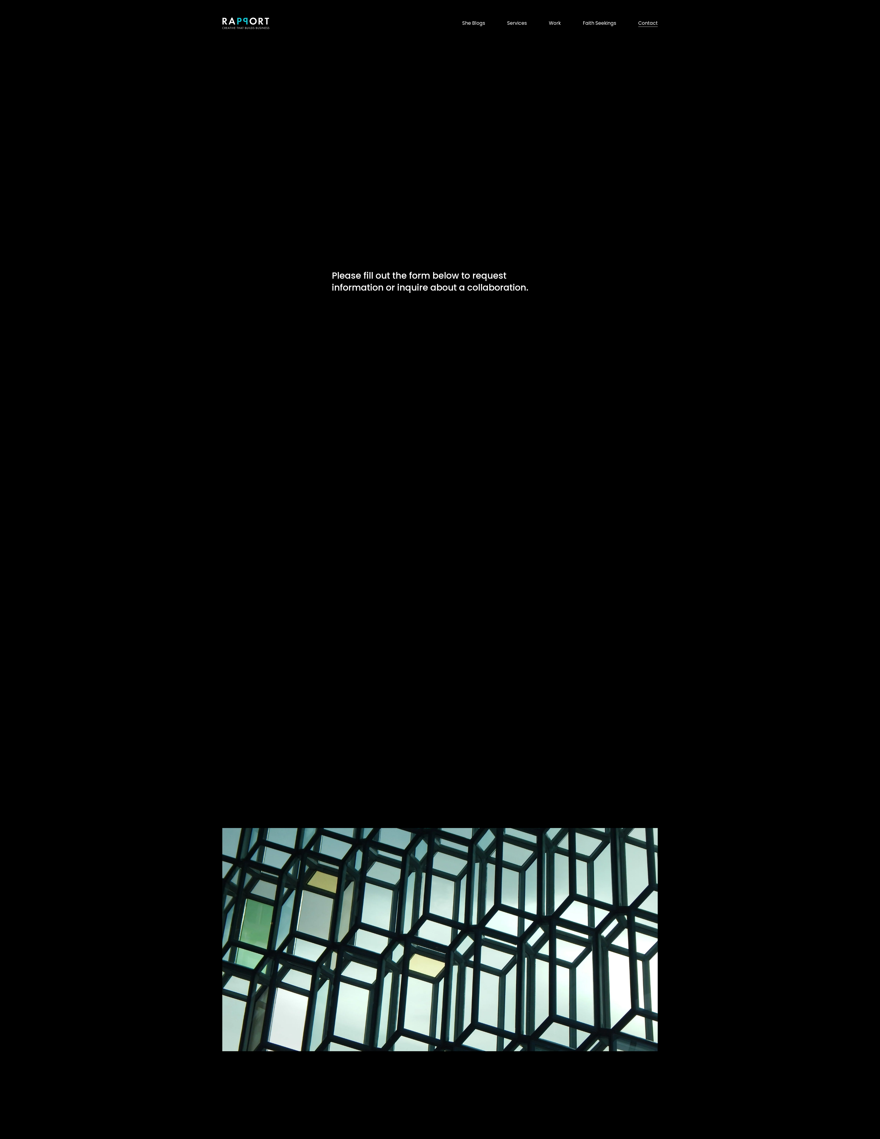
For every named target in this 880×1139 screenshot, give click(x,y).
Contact (648, 23)
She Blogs (473, 23)
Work (555, 23)
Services (517, 23)
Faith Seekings (599, 23)
